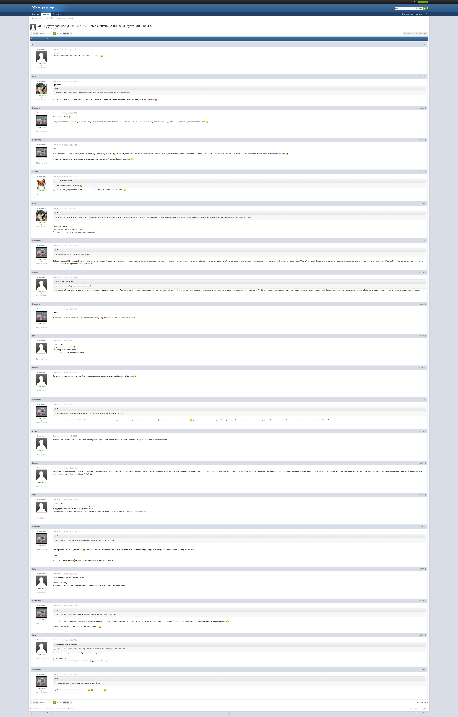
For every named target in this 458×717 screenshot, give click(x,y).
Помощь (49, 713)
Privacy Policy (424, 708)
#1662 (421, 76)
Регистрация (423, 2)
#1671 (421, 368)
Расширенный (427, 8)
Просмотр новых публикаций (412, 14)
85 (57, 33)
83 (51, 33)
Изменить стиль (39, 713)
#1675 (421, 495)
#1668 (421, 272)
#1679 (421, 635)
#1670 (421, 336)
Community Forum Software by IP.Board (416, 713)
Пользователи (58, 14)
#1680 (421, 669)
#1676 (421, 527)
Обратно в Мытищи (421, 702)
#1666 (421, 203)
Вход (415, 2)
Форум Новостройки (36, 708)
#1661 (421, 44)
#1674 (421, 463)
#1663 (421, 108)
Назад (35, 33)
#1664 (421, 140)
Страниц (43, 33)
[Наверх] (229, 713)
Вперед (66, 33)
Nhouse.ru (35, 14)
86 (60, 33)
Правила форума (413, 708)
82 (48, 33)
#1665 (421, 172)
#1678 (421, 601)
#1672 (421, 399)
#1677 (421, 569)
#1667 (421, 240)
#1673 (421, 431)
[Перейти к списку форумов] (51, 8)
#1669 (421, 304)
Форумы (46, 14)
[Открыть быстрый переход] (426, 14)
